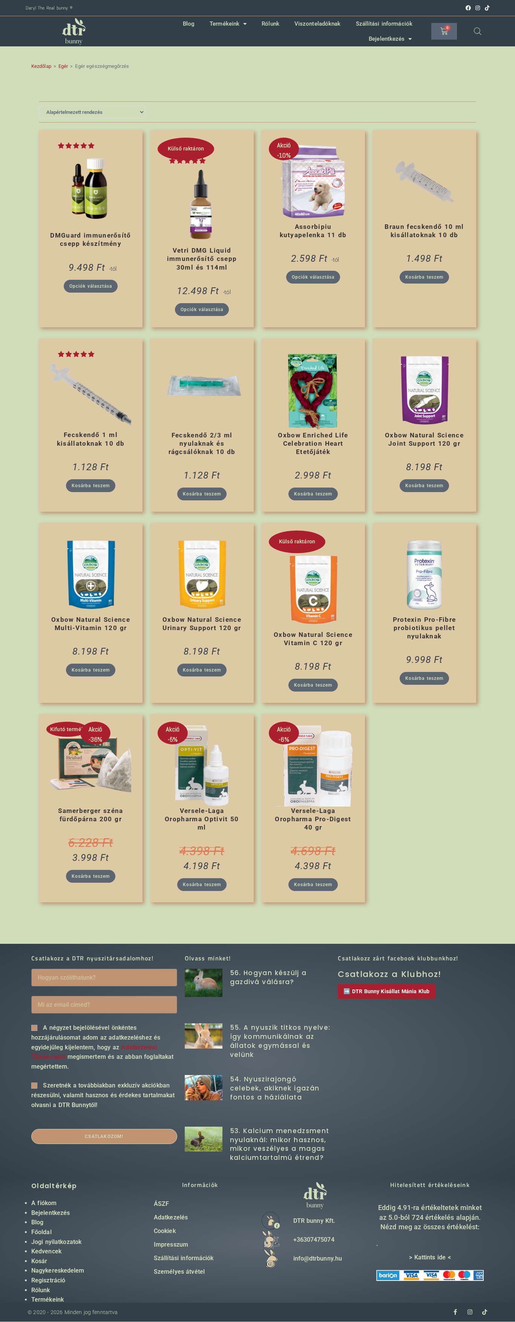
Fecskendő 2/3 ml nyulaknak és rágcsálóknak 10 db (202, 443)
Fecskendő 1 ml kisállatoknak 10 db (90, 439)
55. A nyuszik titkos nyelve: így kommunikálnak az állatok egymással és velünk (280, 1041)
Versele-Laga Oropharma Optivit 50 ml (202, 819)
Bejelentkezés (387, 38)
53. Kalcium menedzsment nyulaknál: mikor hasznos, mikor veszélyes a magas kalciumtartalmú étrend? (280, 1144)
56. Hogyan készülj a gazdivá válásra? (268, 977)
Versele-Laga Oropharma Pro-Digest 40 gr (313, 819)
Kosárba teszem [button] (424, 277)
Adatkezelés (171, 1217)
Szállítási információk (384, 23)
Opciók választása (90, 286)
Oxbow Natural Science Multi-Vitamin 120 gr (90, 624)
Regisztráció (48, 1280)
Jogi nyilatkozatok (56, 1241)
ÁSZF (161, 1203)
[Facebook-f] (455, 1312)
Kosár (39, 1261)
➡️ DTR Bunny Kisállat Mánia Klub (386, 991)
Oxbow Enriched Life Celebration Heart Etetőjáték (313, 443)
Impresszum (171, 1244)
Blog (189, 23)
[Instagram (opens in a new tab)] (477, 8)
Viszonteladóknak (317, 23)
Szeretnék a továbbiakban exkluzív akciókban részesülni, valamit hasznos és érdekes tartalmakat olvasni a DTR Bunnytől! (103, 1095)
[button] (77, 145)
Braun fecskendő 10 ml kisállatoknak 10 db (424, 231)
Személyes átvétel (179, 1271)
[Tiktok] (484, 1312)
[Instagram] (470, 1312)
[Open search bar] (477, 31)
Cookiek (165, 1231)
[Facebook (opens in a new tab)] (468, 8)
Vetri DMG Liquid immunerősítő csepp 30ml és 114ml (202, 259)
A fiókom (44, 1203)
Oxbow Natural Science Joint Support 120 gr (424, 439)
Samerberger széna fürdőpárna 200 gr (90, 815)
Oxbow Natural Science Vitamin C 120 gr (313, 639)
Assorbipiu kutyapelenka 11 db (313, 231)
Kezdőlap (41, 66)
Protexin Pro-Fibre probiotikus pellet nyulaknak (424, 628)
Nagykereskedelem (57, 1270)
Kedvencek (46, 1251)
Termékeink (224, 23)
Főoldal (41, 1232)
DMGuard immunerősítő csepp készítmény (90, 239)
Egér (63, 66)
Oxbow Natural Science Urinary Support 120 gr (201, 624)
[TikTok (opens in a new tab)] (486, 8)
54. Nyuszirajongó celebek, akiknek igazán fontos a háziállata (275, 1088)
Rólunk (270, 23)
